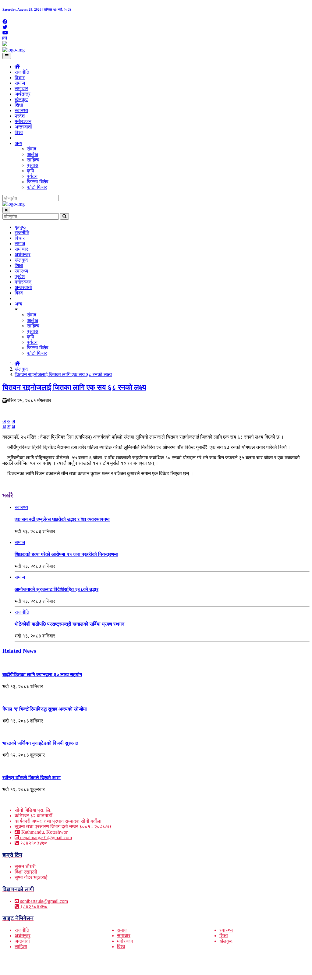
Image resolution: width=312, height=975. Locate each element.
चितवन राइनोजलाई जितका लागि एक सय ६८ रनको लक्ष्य (63, 374)
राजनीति (22, 72)
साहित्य (33, 159)
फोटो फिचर (37, 187)
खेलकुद (21, 99)
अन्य (18, 143)
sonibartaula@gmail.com (44, 901)
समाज (20, 83)
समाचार (21, 88)
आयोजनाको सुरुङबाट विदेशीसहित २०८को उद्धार (56, 589)
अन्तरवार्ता (23, 126)
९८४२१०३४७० (33, 843)
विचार (20, 77)
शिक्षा (19, 105)
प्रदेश (20, 115)
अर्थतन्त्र (22, 94)
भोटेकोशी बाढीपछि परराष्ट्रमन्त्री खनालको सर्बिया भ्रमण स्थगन (69, 624)
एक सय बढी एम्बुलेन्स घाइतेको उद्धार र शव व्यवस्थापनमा (62, 519)
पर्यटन (32, 176)
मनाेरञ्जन (23, 121)
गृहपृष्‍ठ (20, 227)
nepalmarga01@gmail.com (46, 837)
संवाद (31, 148)
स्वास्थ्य (21, 110)
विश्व (19, 132)
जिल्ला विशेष (37, 181)
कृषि (30, 170)
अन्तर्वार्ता (22, 941)
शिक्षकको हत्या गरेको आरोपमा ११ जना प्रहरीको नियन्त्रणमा (66, 554)
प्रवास (32, 165)
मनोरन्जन (125, 941)
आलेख (32, 154)
